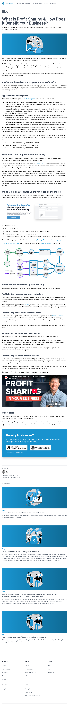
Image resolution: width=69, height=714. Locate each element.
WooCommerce (6, 669)
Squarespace (6, 672)
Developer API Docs (30, 672)
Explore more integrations (15, 452)
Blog (5, 11)
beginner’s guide (46, 243)
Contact (27, 665)
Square (4, 679)
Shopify (4, 665)
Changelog (51, 672)
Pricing (27, 4)
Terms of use (28, 692)
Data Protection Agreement (32, 695)
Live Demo (34, 4)
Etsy (3, 676)
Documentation (29, 669)
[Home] (7, 3)
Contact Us (52, 4)
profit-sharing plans (29, 99)
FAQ (26, 676)
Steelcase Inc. (39, 164)
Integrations (20, 4)
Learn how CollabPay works (11, 243)
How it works (43, 4)
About (49, 665)
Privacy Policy (29, 689)
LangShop (5, 689)
